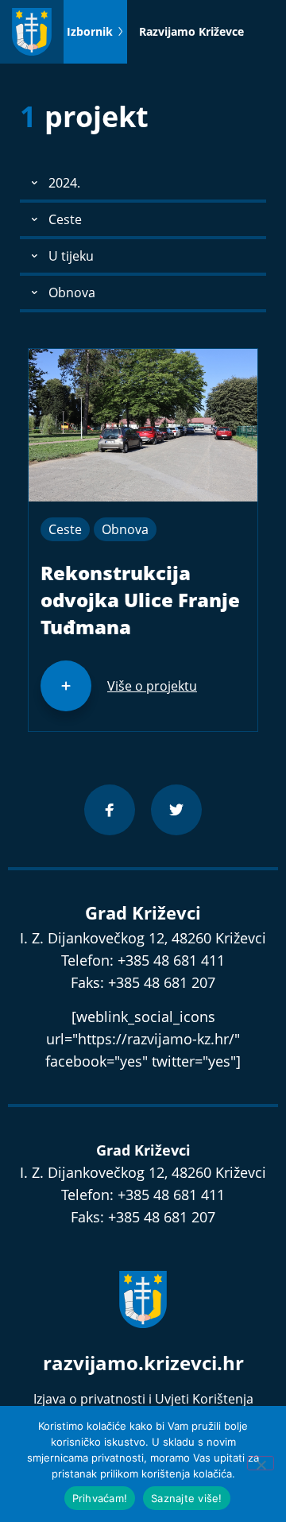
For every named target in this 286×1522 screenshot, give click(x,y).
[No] (260, 1463)
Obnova (125, 529)
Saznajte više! (186, 1498)
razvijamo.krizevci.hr (143, 1363)
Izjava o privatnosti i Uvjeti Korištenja (143, 1399)
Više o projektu (152, 686)
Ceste (65, 529)
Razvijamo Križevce (191, 31)
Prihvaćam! (100, 1498)
